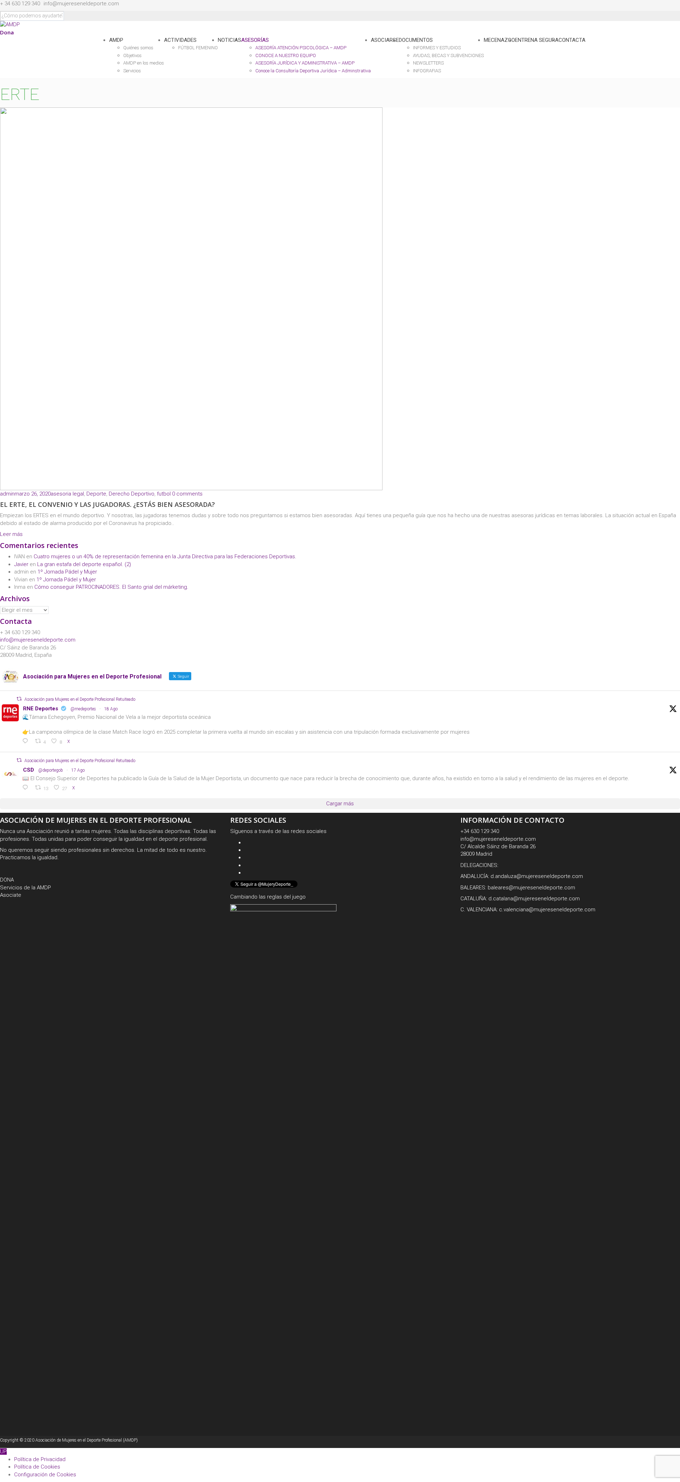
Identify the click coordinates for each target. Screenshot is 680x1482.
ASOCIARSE (385, 40)
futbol (164, 494)
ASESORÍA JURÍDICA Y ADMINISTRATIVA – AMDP (305, 63)
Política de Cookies (37, 1467)
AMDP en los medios (143, 63)
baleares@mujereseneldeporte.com (531, 887)
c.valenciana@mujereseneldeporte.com (547, 909)
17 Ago (78, 770)
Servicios (132, 70)
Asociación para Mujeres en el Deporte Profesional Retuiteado (79, 699)
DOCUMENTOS (416, 40)
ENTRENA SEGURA (537, 40)
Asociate (10, 895)
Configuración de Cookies (45, 1474)
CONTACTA (572, 40)
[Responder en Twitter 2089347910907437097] (27, 788)
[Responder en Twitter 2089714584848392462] (27, 741)
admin (7, 494)
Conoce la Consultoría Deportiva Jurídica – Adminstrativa (313, 70)
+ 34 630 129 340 (20, 3)
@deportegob (50, 770)
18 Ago (111, 708)
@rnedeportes (83, 708)
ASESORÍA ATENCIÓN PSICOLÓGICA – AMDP (300, 47)
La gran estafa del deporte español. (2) (84, 564)
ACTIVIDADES (180, 40)
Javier (21, 564)
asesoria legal (67, 494)
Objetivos (132, 55)
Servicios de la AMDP (25, 887)
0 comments (187, 494)
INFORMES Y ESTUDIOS (437, 47)
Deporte (96, 494)
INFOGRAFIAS (427, 70)
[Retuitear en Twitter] (19, 698)
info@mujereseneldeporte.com (81, 3)
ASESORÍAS (255, 40)
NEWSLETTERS (428, 63)
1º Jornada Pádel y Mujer (67, 572)
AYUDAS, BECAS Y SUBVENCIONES (448, 55)
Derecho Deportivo (131, 494)
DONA (7, 880)
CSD (28, 770)
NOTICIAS (229, 40)
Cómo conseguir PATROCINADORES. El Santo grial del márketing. (111, 587)
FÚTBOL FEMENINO (198, 47)
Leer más (11, 534)
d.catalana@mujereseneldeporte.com (534, 898)
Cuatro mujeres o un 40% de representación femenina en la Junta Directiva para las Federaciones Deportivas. (165, 556)
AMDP (116, 40)
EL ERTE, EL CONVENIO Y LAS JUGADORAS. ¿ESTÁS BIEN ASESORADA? (107, 504)
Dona (7, 32)
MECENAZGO (499, 40)
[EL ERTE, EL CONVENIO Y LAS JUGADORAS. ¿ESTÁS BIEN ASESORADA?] (191, 298)
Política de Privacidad (40, 1459)
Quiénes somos (138, 47)
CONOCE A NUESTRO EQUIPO (285, 55)
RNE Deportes (40, 708)
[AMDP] (10, 24)
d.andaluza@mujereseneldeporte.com (537, 876)
